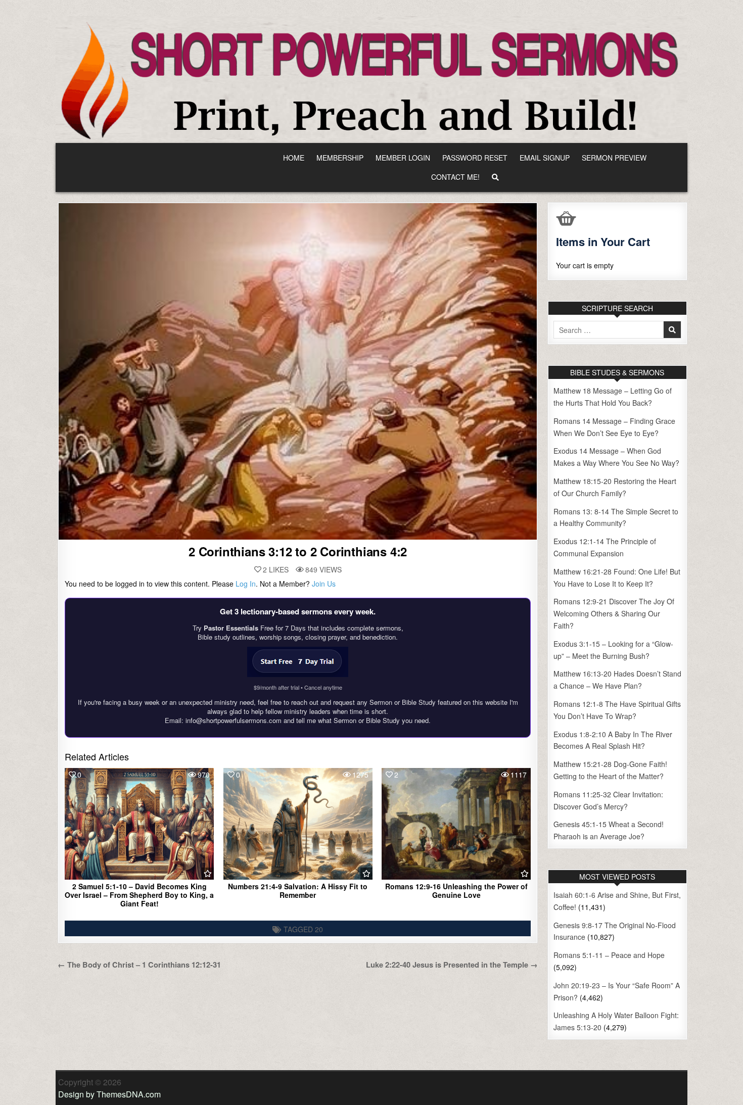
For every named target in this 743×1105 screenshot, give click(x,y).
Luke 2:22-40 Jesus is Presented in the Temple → (452, 964)
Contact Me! (455, 177)
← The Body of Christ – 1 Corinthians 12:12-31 (139, 964)
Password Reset (474, 158)
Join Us (324, 584)
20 (319, 929)
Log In (246, 584)
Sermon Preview (614, 158)
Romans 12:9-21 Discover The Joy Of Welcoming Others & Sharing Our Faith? (613, 613)
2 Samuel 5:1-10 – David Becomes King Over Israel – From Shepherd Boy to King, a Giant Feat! (139, 894)
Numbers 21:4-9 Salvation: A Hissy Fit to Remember (297, 890)
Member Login (403, 158)
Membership (339, 158)
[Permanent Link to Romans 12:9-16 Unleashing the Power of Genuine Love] (456, 824)
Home (293, 158)
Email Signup (545, 158)
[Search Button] (495, 177)
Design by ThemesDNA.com (109, 1094)
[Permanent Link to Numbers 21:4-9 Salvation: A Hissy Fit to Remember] (298, 824)
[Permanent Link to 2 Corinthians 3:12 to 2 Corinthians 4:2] (298, 371)
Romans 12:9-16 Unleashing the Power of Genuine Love (456, 890)
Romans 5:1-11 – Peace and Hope (609, 955)
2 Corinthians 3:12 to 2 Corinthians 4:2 (298, 551)
